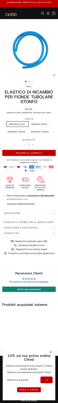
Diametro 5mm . (39, 124)
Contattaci (12, 233)
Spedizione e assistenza (21, 228)
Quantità (29, 140)
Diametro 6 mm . (17, 124)
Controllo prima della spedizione (28, 222)
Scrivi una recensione (29, 289)
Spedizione (27, 112)
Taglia (29, 119)
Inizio (28, 86)
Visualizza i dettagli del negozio (21, 204)
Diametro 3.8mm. (17, 131)
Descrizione (12, 213)
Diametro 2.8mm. (40, 131)
